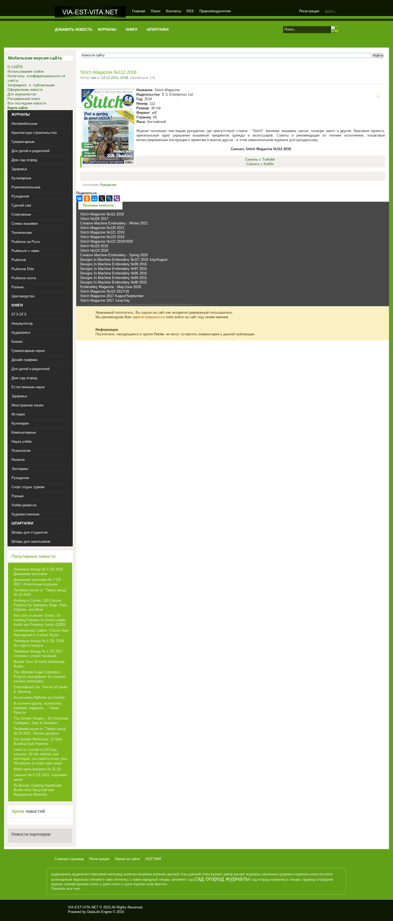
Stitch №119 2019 (94, 246)
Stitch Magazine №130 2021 (102, 228)
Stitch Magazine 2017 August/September (112, 296)
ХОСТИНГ (153, 859)
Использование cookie (25, 71)
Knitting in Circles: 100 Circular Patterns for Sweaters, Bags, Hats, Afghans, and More (41, 605)
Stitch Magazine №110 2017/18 (104, 291)
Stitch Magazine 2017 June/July (105, 300)
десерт (239, 874)
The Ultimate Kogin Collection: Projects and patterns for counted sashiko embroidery (39, 676)
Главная (138, 11)
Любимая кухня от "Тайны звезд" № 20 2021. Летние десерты (40, 731)
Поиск (155, 11)
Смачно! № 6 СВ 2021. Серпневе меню (40, 777)
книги (328, 874)
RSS (190, 11)
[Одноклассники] (87, 198)
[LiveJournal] (109, 198)
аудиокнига (61, 874)
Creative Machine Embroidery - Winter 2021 (114, 223)
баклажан (99, 874)
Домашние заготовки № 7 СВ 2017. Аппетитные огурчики (37, 582)
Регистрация (309, 11)
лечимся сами (101, 879)
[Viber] (117, 198)
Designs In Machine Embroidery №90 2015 (113, 282)
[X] (102, 198)
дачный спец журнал (205, 874)
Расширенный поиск (23, 99)
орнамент (178, 879)
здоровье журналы (294, 874)
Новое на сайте (127, 859)
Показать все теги (65, 889)
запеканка (270, 874)
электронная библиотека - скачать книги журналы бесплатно (59, 909)
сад (190, 879)
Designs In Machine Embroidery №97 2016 (113, 269)
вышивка (145, 874)
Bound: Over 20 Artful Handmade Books (39, 664)
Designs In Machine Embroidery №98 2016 (113, 264)
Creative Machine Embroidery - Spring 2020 (114, 255)
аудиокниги (81, 874)
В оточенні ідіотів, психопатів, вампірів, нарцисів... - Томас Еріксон (38, 707)
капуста (316, 874)
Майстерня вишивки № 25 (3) (37, 769)
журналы (253, 874)
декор (228, 874)
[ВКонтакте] (79, 198)
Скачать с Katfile (259, 164)
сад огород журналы (222, 878)
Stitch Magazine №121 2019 (102, 232)
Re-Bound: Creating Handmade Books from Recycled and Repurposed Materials (37, 789)
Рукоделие (108, 185)
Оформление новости (25, 90)
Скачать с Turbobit (260, 159)
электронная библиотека (90, 12)
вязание (159, 874)
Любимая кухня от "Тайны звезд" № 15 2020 (40, 592)
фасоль (161, 884)
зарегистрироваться (148, 317)
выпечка (130, 874)
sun (93, 78)
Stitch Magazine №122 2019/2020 (106, 241)
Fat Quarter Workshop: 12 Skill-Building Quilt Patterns (38, 741)
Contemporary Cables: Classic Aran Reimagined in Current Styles (41, 632)
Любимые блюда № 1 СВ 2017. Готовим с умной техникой (39, 653)
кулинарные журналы (70, 879)
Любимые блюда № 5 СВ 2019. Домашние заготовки (39, 571)
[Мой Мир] (94, 198)
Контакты (173, 11)
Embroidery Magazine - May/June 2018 (110, 287)
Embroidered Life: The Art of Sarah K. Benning (40, 689)
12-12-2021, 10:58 (114, 78)
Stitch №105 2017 (94, 219)
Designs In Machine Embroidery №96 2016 (113, 273)
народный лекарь (156, 879)
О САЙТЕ (15, 67)
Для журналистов (21, 94)
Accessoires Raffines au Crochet (39, 697)
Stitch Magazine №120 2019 (102, 237)
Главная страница (69, 859)
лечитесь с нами (127, 879)
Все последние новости (26, 103)
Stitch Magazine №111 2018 (102, 214)
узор (150, 884)
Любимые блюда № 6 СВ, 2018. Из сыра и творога (39, 643)
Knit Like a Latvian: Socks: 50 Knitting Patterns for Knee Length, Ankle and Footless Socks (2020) (40, 620)
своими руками (76, 884)
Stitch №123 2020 (94, 250)
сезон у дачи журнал (128, 884)
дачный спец (177, 874)
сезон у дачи (100, 884)
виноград (115, 874)
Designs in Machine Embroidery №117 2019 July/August (124, 260)
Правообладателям (215, 11)
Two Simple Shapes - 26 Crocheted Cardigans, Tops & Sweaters (41, 720)
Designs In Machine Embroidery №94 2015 (113, 278)
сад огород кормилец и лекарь (276, 879)
